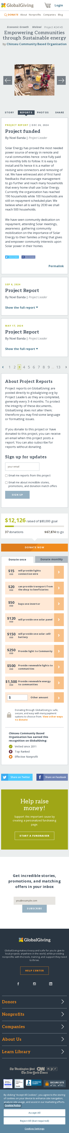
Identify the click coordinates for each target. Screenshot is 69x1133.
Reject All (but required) (34, 1120)
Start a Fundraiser (34, 835)
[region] (34, 1111)
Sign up (17, 494)
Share (59, 112)
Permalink (56, 266)
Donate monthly (51, 559)
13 (58, 367)
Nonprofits (35, 14)
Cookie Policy (13, 1105)
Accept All (34, 1112)
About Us (11, 1039)
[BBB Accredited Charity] (35, 1084)
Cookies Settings (34, 1128)
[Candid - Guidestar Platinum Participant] (20, 1083)
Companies (49, 14)
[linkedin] (50, 984)
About (23, 14)
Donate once (17, 559)
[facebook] (18, 984)
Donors (9, 1002)
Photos (43, 112)
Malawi (36, 27)
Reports (26, 112)
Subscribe (34, 908)
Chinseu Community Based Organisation (37, 44)
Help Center (34, 970)
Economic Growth (17, 27)
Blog (60, 14)
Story (9, 112)
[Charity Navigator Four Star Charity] (9, 1083)
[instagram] (34, 984)
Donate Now (34, 547)
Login (59, 5)
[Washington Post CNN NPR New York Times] (34, 1072)
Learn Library (16, 1052)
